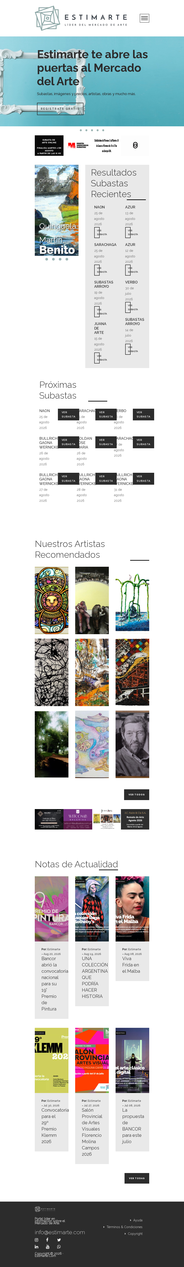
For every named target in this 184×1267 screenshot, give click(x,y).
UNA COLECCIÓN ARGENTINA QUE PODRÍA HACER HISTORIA (92, 977)
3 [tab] (92, 130)
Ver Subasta (68, 414)
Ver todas (137, 1178)
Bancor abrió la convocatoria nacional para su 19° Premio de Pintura (52, 984)
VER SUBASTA (98, 232)
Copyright (134, 1234)
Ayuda (137, 1220)
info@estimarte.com (51, 1232)
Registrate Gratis (60, 108)
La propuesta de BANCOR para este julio (132, 1125)
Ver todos (137, 794)
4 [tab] (98, 130)
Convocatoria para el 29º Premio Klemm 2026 (52, 1125)
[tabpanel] (92, 81)
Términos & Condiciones (124, 1227)
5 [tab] (103, 130)
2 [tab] (86, 130)
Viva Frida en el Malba (131, 965)
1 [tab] (81, 130)
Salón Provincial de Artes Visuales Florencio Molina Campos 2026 (92, 1132)
